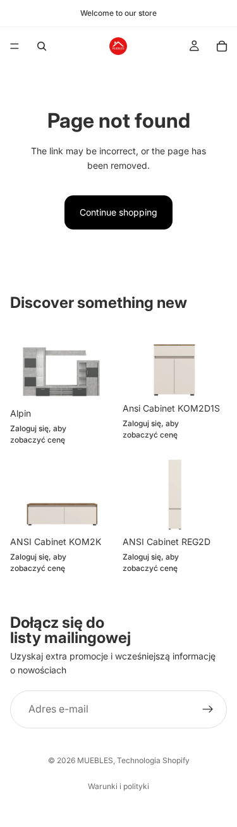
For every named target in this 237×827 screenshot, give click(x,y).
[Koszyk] (222, 46)
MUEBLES (95, 760)
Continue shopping (118, 212)
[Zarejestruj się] (208, 709)
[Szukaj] (42, 46)
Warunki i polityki (118, 786)
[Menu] (14, 46)
